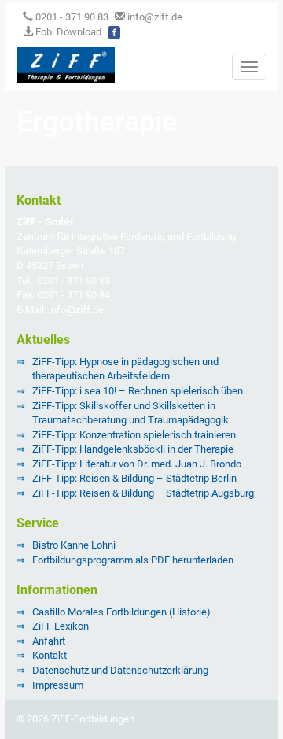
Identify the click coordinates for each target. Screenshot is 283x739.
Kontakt (49, 655)
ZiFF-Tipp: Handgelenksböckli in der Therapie (132, 449)
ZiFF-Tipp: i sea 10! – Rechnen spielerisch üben (137, 391)
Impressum (57, 685)
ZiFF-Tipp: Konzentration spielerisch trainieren (134, 435)
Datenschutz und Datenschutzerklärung (120, 670)
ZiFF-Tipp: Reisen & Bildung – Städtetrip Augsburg (143, 493)
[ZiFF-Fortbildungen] (60, 63)
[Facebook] (114, 32)
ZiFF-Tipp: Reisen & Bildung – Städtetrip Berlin (134, 478)
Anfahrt (48, 641)
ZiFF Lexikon (60, 626)
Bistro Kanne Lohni (74, 545)
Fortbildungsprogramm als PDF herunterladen (132, 560)
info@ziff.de (154, 17)
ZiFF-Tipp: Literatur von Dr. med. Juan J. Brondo (136, 464)
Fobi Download (67, 32)
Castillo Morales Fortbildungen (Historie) (121, 612)
